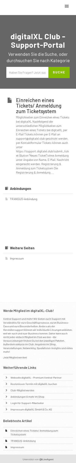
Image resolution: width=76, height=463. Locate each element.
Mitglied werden (17, 357)
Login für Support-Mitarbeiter (27, 402)
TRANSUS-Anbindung (23, 440)
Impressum (17, 447)
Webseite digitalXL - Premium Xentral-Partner (36, 377)
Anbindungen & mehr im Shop (27, 396)
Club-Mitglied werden (22, 390)
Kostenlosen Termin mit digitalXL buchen (34, 383)
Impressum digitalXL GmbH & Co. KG (31, 409)
